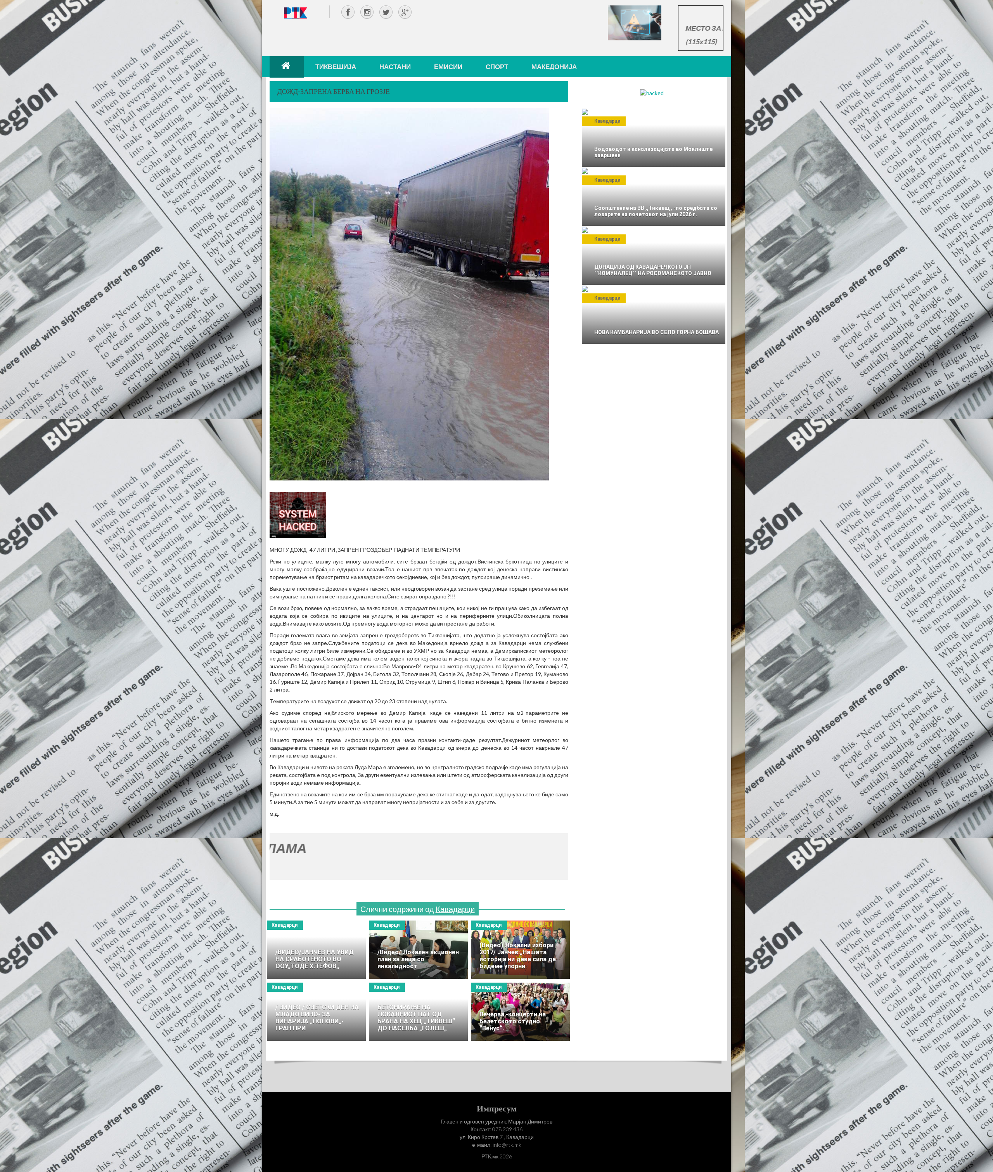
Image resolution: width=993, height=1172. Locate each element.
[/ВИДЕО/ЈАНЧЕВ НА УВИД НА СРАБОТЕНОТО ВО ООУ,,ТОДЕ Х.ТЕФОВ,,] (316, 950)
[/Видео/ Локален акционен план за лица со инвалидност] (418, 950)
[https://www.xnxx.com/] (634, 22)
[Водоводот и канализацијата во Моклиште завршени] (653, 138)
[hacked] (652, 92)
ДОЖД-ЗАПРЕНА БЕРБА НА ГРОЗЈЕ (333, 91)
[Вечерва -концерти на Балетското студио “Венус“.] (520, 1012)
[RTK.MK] (296, 12)
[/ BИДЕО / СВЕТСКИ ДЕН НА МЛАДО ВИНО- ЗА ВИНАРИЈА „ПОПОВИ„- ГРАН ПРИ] (316, 1012)
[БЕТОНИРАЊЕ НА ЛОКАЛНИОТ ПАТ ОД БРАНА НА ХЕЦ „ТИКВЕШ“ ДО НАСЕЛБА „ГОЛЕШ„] (418, 1012)
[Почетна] (287, 66)
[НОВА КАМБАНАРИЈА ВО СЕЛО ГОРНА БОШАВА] (653, 315)
